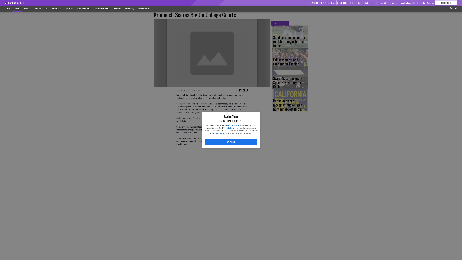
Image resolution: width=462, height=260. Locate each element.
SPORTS (17, 8)
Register (430, 2)
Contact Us (392, 2)
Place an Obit (362, 2)
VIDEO (46, 8)
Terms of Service (233, 125)
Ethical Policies (405, 2)
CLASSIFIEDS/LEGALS (84, 8)
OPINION (38, 8)
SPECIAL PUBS (57, 8)
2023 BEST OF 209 (318, 2)
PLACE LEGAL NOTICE (346, 2)
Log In (422, 2)
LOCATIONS (117, 8)
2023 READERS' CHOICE (102, 8)
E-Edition (332, 2)
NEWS (9, 8)
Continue (231, 142)
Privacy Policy (227, 128)
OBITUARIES (28, 8)
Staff (415, 2)
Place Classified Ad (378, 2)
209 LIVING (69, 8)
